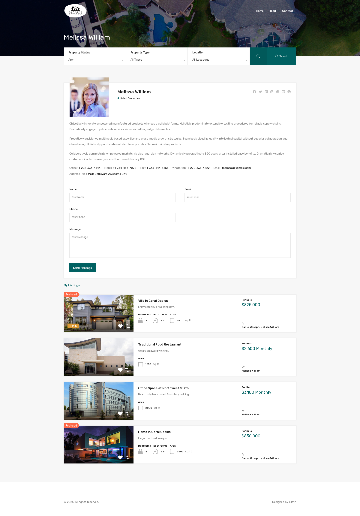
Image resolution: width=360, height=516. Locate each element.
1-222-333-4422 (199, 168)
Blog (273, 11)
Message (75, 229)
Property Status (79, 52)
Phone (73, 209)
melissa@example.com (236, 168)
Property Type (139, 52)
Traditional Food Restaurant (160, 344)
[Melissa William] (89, 115)
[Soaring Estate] (75, 16)
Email (187, 189)
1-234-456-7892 (125, 168)
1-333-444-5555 (158, 168)
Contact (287, 11)
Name (73, 189)
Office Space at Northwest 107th (163, 388)
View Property (98, 324)
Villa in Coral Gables (153, 301)
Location (198, 52)
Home (260, 11)
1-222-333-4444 (89, 168)
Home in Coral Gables (154, 432)
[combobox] (95, 60)
